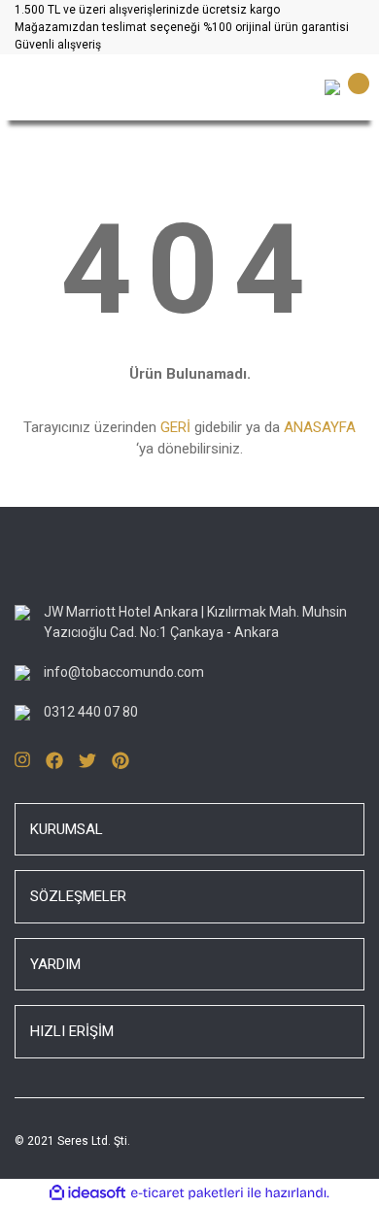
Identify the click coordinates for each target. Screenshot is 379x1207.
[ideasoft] (87, 1193)
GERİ (175, 427)
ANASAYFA (320, 427)
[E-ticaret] (187, 1192)
